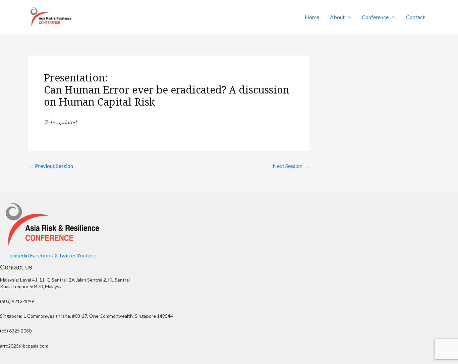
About (337, 17)
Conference (375, 17)
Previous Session (50, 166)
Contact (415, 17)
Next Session (291, 166)
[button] (348, 17)
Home (312, 17)
